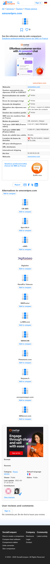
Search (18, 3)
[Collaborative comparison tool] (9, 3)
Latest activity (42, 536)
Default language (34, 472)
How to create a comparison (13, 536)
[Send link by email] (25, 184)
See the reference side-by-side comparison (21, 36)
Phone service (31, 9)
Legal (28, 539)
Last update (9, 480)
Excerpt (7, 459)
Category (8, 472)
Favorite (21, 29)
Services (10, 9)
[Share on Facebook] (28, 184)
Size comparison (8, 549)
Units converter (8, 545)
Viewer (6, 477)
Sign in (38, 3)
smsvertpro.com (34, 87)
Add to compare (9, 193)
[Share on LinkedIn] (36, 184)
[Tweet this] (32, 184)
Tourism (19, 9)
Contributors (9, 486)
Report (17, 185)
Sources (7, 466)
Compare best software (11, 539)
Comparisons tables (10, 542)
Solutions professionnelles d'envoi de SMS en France (25, 38)
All (3, 9)
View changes (9, 497)
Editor (29, 477)
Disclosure (30, 536)
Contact (29, 542)
